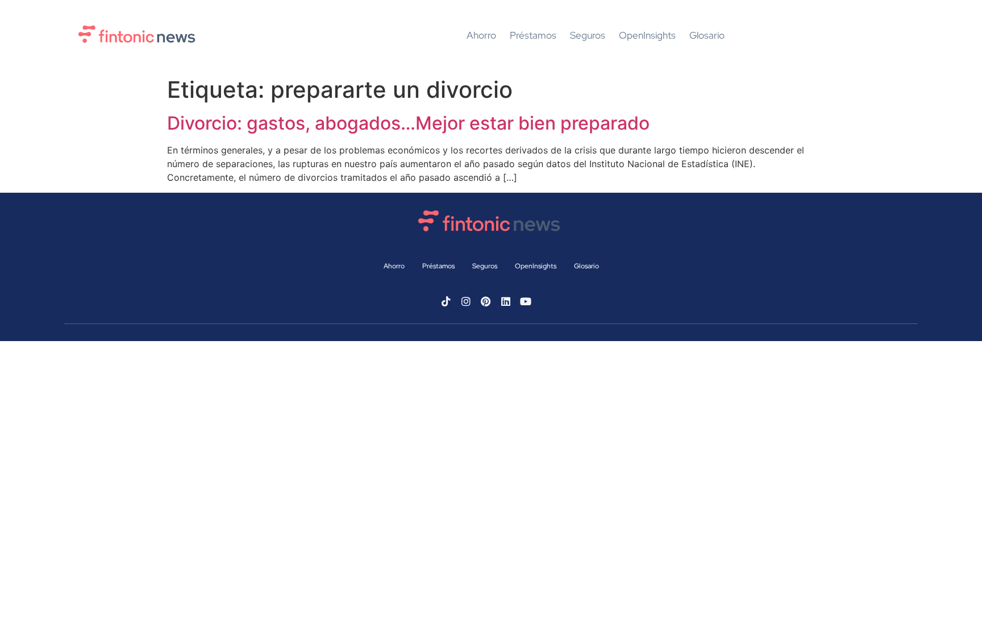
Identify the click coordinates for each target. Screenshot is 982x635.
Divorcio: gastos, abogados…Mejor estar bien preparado (408, 123)
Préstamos (533, 35)
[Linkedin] (506, 301)
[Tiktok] (446, 301)
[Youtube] (526, 301)
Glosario (707, 35)
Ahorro (481, 35)
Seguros (587, 35)
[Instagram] (466, 301)
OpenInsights (647, 35)
